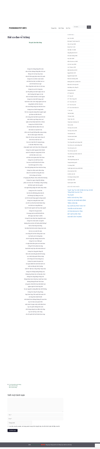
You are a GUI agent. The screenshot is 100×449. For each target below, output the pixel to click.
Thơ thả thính (71, 133)
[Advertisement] (50, 12)
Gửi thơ (68, 28)
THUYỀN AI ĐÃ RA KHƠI (75, 208)
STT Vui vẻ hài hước (72, 107)
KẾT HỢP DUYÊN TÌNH (74, 214)
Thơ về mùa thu (71, 148)
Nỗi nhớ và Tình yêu (72, 84)
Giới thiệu (61, 28)
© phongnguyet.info (36, 444)
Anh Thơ (70, 38)
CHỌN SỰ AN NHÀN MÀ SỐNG (77, 200)
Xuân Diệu (70, 179)
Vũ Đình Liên (70, 174)
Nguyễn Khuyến (71, 75)
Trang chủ (53, 28)
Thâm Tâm (70, 119)
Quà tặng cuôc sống (72, 87)
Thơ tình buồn (71, 136)
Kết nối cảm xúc (71, 61)
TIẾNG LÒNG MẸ (72, 203)
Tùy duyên (71, 195)
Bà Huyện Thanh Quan (73, 41)
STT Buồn (70, 93)
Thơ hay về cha (71, 127)
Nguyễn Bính (70, 72)
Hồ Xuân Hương (71, 55)
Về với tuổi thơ (71, 171)
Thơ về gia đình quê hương (15, 384)
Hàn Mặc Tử (70, 49)
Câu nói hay (70, 44)
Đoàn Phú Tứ (71, 47)
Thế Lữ (69, 124)
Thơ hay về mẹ (71, 130)
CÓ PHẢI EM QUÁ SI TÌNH (75, 211)
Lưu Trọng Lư (71, 67)
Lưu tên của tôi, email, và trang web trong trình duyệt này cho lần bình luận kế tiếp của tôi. (34, 426)
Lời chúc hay (70, 64)
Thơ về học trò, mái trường (74, 145)
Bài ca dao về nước (13, 385)
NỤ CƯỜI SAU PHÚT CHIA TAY (77, 206)
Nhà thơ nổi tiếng (71, 78)
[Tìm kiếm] (89, 27)
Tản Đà (69, 113)
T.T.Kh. (69, 110)
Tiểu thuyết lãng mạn (72, 159)
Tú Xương (70, 165)
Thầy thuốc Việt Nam (72, 122)
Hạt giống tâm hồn (72, 52)
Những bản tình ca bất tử (73, 81)
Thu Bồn (69, 156)
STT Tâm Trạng (71, 98)
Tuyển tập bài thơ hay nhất (74, 168)
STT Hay (70, 96)
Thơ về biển (70, 139)
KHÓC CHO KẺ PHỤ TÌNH (75, 197)
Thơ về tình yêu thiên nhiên (74, 153)
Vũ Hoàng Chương (72, 176)
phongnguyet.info (18, 28)
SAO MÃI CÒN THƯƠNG (75, 216)
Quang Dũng (70, 90)
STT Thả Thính (71, 101)
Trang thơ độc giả (72, 162)
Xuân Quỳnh (70, 182)
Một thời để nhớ (71, 70)
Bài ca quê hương (13, 387)
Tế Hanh (70, 116)
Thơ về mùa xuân (72, 150)
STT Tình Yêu (71, 104)
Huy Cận (69, 58)
